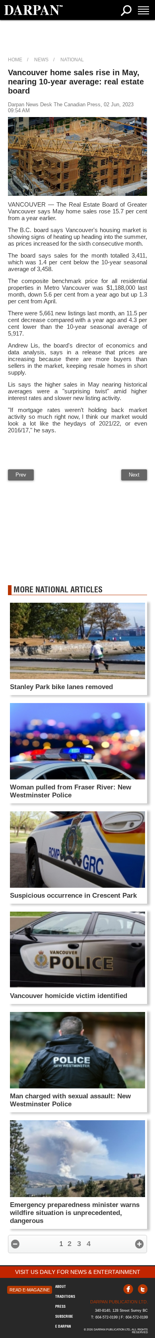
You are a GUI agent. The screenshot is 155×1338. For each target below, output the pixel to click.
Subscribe (64, 1316)
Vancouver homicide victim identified (68, 996)
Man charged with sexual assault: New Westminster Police (70, 1100)
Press (60, 1306)
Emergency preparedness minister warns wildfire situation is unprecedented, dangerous (75, 1213)
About (60, 1286)
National (72, 60)
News (41, 60)
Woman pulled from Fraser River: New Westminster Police (70, 791)
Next (134, 475)
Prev (20, 475)
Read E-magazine (30, 1289)
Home (15, 60)
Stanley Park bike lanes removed (61, 687)
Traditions (65, 1296)
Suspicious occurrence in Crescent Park (73, 895)
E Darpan (63, 1326)
